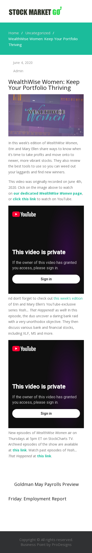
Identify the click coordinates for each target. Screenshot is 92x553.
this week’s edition (68, 298)
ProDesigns (62, 544)
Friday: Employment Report (37, 499)
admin (18, 71)
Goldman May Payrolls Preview (46, 484)
